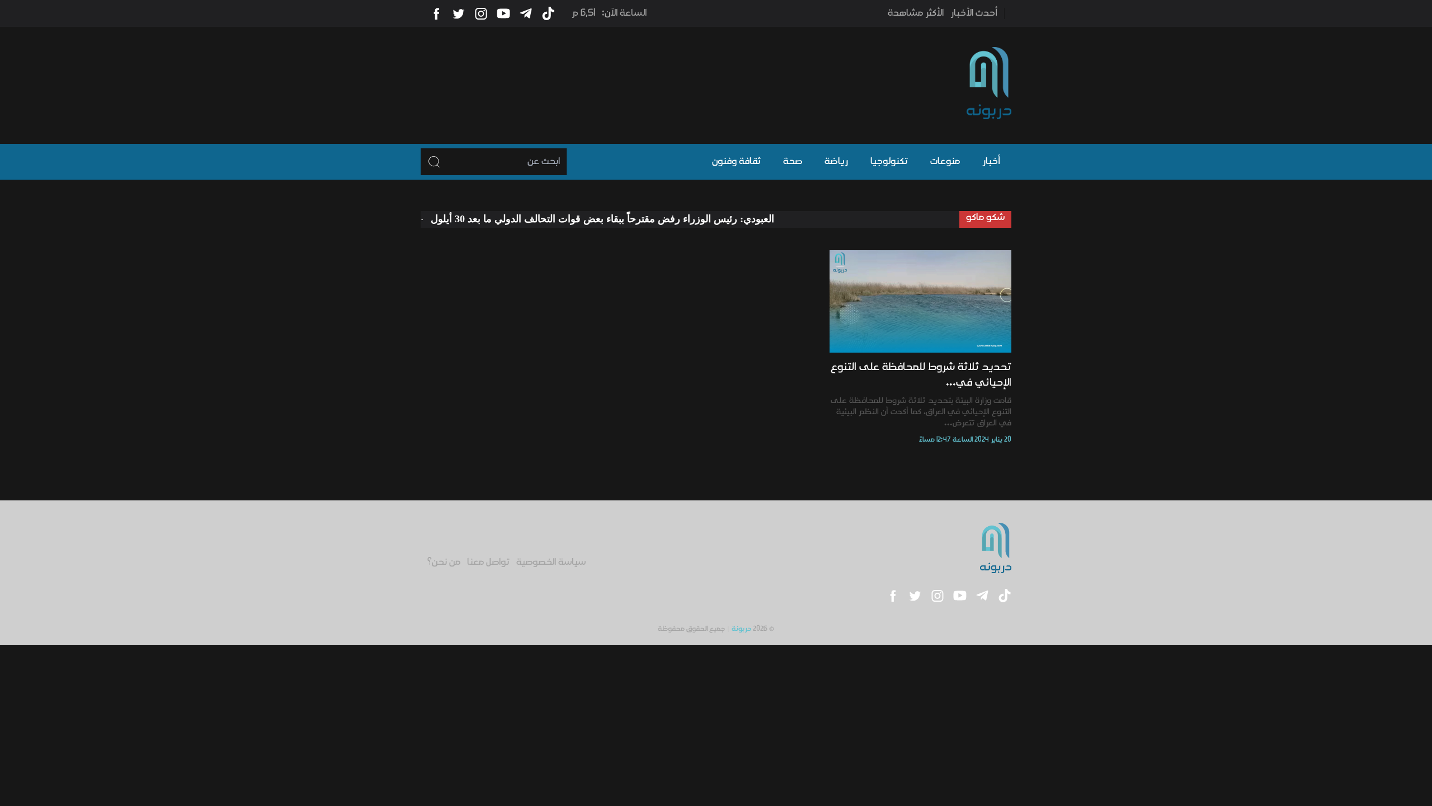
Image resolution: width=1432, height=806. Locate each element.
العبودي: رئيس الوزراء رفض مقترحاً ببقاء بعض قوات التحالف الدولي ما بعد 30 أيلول (626, 218)
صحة (792, 162)
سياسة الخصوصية (551, 562)
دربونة (741, 629)
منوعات (945, 162)
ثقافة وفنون (736, 162)
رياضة (836, 162)
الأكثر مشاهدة (916, 13)
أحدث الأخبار (973, 13)
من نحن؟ (443, 562)
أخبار (991, 162)
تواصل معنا (488, 562)
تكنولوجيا (889, 162)
